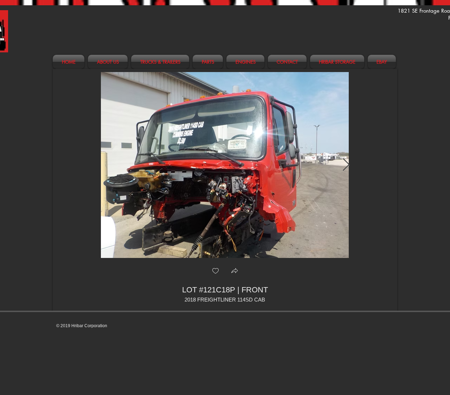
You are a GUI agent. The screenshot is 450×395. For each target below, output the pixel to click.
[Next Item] (346, 165)
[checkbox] (215, 271)
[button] (234, 271)
